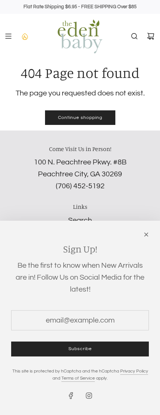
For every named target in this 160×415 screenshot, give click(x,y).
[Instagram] (89, 395)
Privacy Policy (134, 371)
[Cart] (151, 36)
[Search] (134, 36)
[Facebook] (71, 395)
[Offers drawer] (24, 36)
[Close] (146, 234)
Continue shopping (80, 117)
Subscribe (80, 348)
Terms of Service (78, 378)
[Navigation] (8, 36)
